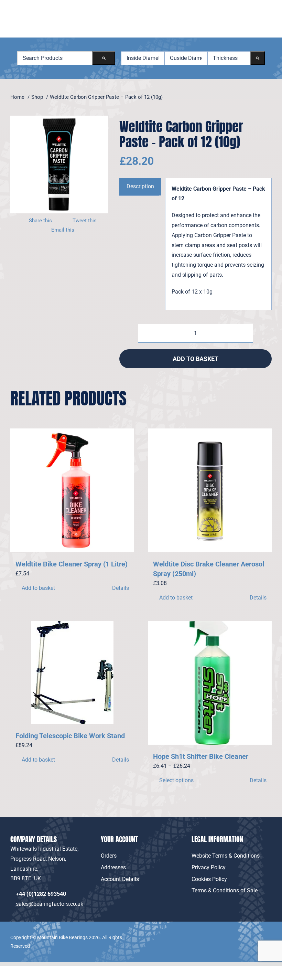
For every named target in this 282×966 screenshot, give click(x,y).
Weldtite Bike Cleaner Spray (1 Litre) (71, 564)
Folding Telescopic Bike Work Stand (70, 736)
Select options (176, 780)
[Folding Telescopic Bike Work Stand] (72, 672)
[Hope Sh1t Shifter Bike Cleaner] (210, 683)
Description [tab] (140, 186)
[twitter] (267, 932)
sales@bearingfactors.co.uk (51, 904)
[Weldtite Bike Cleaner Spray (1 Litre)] (72, 490)
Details (120, 588)
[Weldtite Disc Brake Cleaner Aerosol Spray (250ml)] (210, 490)
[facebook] (252, 932)
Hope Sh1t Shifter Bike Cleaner (200, 756)
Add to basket (195, 358)
